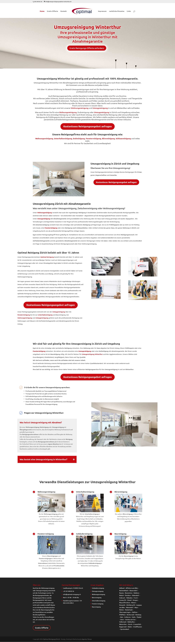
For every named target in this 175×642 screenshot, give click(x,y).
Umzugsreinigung (100, 108)
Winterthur (123, 624)
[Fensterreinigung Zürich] (51, 554)
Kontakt (63, 11)
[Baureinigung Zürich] (128, 554)
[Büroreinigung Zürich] (128, 512)
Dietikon (128, 595)
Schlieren (127, 617)
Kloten (133, 603)
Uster (122, 619)
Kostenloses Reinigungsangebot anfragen (87, 126)
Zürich (130, 624)
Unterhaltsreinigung (63, 138)
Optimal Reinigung (47, 257)
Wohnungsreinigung (79, 108)
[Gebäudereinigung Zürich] (90, 554)
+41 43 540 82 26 (68, 591)
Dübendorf (135, 595)
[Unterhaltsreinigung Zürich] (90, 512)
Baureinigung (120, 534)
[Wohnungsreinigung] (51, 512)
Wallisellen (131, 622)
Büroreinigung (121, 492)
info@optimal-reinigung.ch (72, 594)
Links (129, 11)
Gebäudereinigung (84, 534)
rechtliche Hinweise (116, 11)
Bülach (121, 595)
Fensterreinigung (24, 315)
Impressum (102, 11)
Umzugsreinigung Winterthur (92, 354)
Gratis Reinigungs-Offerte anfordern (86, 48)
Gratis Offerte (52, 11)
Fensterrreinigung (46, 534)
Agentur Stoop (87, 639)
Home (42, 11)
